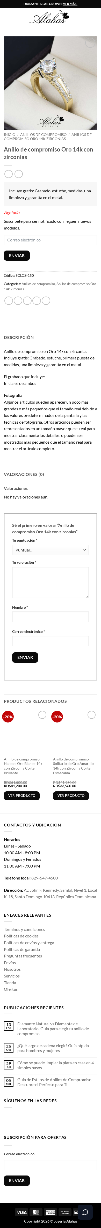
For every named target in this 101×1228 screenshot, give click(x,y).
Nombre (20, 607)
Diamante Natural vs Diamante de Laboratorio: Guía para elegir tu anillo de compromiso (53, 1028)
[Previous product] (19, 174)
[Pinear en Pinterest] (46, 301)
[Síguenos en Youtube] (57, 1120)
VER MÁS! (70, 4)
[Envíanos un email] (41, 1120)
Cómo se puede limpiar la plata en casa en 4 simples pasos (55, 1065)
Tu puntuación (25, 540)
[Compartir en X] (27, 301)
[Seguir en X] (32, 1120)
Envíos (10, 962)
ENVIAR (17, 255)
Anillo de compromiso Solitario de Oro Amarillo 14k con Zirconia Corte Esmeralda (73, 766)
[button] (7, 16)
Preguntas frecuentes (23, 955)
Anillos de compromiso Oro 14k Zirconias (48, 137)
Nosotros (12, 969)
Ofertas (11, 989)
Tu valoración (24, 562)
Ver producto (21, 795)
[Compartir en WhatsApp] (8, 301)
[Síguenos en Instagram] (16, 1120)
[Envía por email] (36, 301)
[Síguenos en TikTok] (24, 1120)
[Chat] (85, 1212)
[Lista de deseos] (94, 17)
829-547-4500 (44, 877)
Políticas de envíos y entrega (29, 942)
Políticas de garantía (22, 949)
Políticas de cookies (21, 935)
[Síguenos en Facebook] (8, 1120)
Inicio (9, 135)
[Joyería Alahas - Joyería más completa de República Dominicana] (54, 17)
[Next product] (8, 174)
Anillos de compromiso (43, 135)
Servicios (12, 975)
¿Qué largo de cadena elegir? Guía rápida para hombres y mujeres (53, 1048)
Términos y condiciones (24, 929)
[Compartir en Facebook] (18, 301)
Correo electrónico (28, 631)
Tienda (10, 982)
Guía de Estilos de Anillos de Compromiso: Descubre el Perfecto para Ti (54, 1082)
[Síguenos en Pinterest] (49, 1120)
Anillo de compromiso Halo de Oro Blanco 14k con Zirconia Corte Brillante (23, 766)
